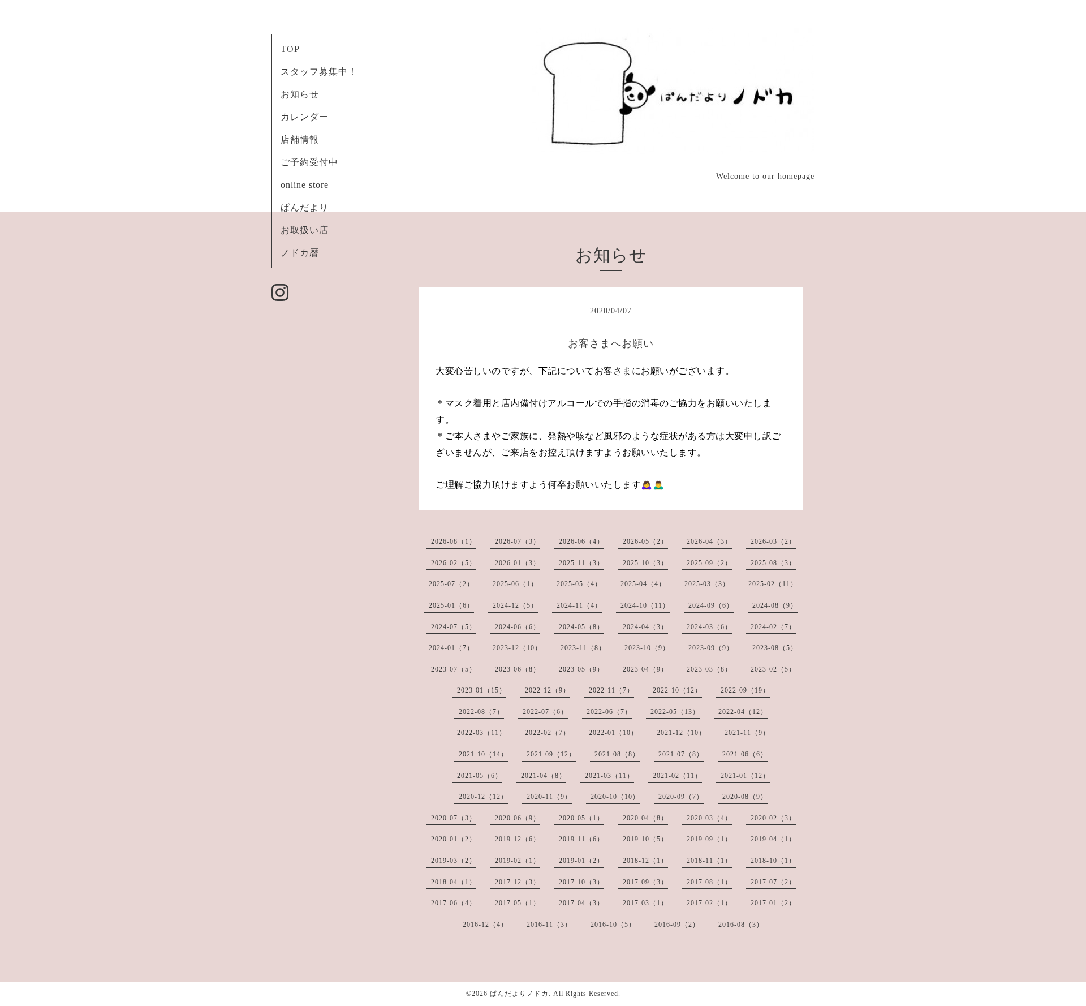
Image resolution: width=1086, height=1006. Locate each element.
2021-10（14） (483, 754)
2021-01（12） (745, 776)
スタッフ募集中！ (319, 71)
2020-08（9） (745, 797)
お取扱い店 (305, 230)
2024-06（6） (517, 627)
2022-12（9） (547, 690)
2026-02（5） (453, 563)
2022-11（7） (611, 690)
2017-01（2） (773, 903)
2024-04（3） (645, 627)
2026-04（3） (709, 541)
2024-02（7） (773, 627)
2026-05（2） (645, 541)
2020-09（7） (681, 797)
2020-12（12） (483, 797)
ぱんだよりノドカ (519, 994)
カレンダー (305, 117)
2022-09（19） (745, 690)
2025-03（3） (707, 584)
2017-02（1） (709, 903)
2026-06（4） (581, 541)
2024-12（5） (515, 605)
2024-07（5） (453, 627)
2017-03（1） (645, 903)
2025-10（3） (645, 563)
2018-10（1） (773, 861)
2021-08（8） (617, 754)
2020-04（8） (645, 818)
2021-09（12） (551, 754)
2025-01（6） (451, 605)
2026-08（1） (453, 541)
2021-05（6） (479, 776)
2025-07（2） (451, 584)
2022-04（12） (743, 712)
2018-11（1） (709, 861)
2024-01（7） (451, 648)
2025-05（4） (579, 584)
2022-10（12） (677, 690)
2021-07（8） (681, 754)
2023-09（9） (711, 648)
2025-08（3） (773, 563)
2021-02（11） (677, 776)
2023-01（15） (481, 690)
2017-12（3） (517, 882)
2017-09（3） (645, 882)
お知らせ (300, 94)
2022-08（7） (481, 712)
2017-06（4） (453, 903)
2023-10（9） (647, 648)
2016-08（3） (741, 924)
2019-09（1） (709, 839)
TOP (290, 49)
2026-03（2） (773, 541)
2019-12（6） (517, 839)
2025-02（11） (773, 584)
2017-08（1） (709, 882)
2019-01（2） (581, 861)
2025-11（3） (581, 563)
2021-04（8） (543, 776)
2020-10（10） (615, 797)
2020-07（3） (453, 818)
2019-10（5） (645, 839)
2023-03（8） (709, 669)
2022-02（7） (547, 733)
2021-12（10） (681, 733)
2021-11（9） (747, 733)
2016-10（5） (613, 924)
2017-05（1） (517, 903)
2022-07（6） (545, 712)
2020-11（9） (549, 797)
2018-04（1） (453, 882)
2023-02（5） (773, 669)
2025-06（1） (515, 584)
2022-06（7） (609, 712)
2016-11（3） (549, 924)
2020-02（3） (773, 818)
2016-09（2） (677, 924)
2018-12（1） (645, 861)
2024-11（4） (579, 605)
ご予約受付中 (309, 162)
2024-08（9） (775, 605)
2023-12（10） (517, 648)
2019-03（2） (453, 861)
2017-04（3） (581, 903)
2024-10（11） (645, 605)
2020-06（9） (517, 818)
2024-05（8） (581, 627)
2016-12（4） (485, 924)
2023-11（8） (583, 648)
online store (305, 185)
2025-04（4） (643, 584)
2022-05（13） (675, 712)
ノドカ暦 (300, 252)
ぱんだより (305, 207)
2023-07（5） (453, 669)
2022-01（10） (613, 733)
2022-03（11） (481, 733)
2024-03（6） (709, 627)
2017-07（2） (773, 882)
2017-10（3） (581, 882)
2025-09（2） (709, 563)
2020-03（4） (709, 818)
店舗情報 (300, 139)
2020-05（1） (581, 818)
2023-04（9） (645, 669)
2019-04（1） (773, 839)
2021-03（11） (609, 776)
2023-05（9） (581, 669)
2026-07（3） (517, 541)
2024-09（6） (711, 605)
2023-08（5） (775, 648)
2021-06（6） (745, 754)
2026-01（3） (517, 563)
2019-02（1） (517, 861)
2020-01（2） (453, 839)
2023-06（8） (517, 669)
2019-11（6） (581, 839)
